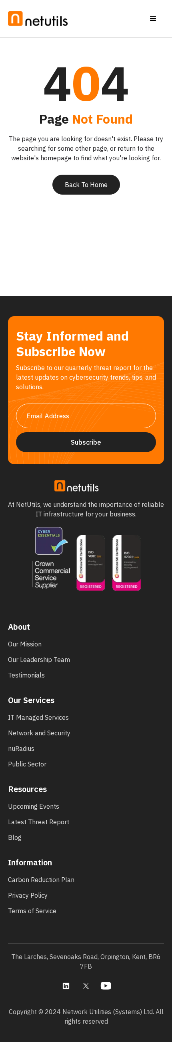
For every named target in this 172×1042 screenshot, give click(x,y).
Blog (15, 837)
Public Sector (27, 764)
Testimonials (26, 675)
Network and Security (39, 733)
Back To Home (86, 185)
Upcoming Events (33, 806)
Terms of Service (32, 911)
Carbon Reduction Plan (41, 880)
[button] (153, 19)
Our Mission (25, 644)
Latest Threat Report (38, 822)
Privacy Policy (28, 895)
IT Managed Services (38, 717)
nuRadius (21, 748)
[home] (38, 19)
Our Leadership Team (39, 660)
